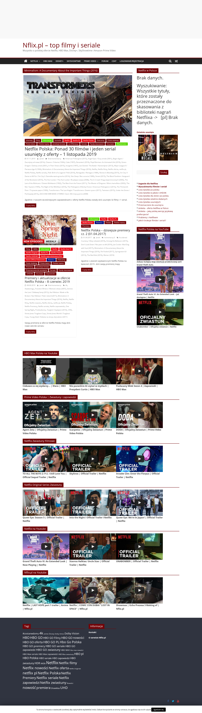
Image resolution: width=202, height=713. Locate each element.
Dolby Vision (72, 633)
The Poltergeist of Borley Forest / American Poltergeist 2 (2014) (91, 187)
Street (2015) (100, 176)
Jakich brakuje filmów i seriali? (152, 220)
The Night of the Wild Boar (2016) (53, 187)
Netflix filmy (102, 169)
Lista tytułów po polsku (148, 189)
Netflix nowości (35, 303)
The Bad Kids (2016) (94, 255)
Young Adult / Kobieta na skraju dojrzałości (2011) (48, 317)
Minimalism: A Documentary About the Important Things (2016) (66, 169)
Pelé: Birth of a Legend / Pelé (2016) (61, 173)
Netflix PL (76, 140)
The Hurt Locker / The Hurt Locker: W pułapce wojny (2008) (66, 180)
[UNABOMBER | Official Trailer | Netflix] (139, 546)
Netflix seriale (41, 173)
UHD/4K (30, 274)
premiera (43, 687)
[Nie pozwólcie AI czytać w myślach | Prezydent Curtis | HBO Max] (92, 371)
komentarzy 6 (109, 237)
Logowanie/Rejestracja (132, 61)
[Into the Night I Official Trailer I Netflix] (92, 503)
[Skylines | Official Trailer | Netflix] (92, 459)
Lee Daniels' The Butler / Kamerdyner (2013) (96, 165)
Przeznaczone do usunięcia (36, 270)
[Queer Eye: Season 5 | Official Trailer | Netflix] (46, 503)
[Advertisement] (101, 19)
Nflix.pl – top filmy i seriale (61, 45)
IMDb (35, 249)
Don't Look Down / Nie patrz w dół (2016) (96, 244)
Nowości (51, 259)
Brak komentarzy (54, 158)
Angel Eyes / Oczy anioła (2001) (100, 158)
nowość (29, 687)
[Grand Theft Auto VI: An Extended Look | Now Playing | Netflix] (46, 546)
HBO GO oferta (33, 642)
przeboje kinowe (59, 144)
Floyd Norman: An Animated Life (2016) (105, 162)
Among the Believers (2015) (117, 241)
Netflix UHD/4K (32, 256)
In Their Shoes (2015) (56, 165)
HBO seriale (45, 658)
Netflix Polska (88, 140)
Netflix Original (32, 252)
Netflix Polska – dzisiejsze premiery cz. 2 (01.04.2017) (105, 232)
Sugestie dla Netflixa (148, 183)
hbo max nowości (76, 650)
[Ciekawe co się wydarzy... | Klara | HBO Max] (46, 371)
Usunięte (110, 144)
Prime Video (90, 61)
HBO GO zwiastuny (48, 650)
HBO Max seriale (30, 654)
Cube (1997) (70, 162)
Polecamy (100, 140)
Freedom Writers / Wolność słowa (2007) (50, 289)
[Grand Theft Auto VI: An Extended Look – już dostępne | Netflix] (160, 279)
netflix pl (122, 169)
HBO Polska (30, 658)
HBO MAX (47, 61)
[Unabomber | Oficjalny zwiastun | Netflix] (160, 312)
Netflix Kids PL (66, 249)
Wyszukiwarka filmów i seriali (152, 186)
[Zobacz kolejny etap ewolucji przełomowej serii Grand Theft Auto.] (160, 247)
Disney (51, 634)
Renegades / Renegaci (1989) (87, 173)
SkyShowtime (74, 61)
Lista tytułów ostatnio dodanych (153, 199)
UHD (70, 310)
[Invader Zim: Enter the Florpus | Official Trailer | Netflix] (139, 459)
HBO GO (36, 638)
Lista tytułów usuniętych (149, 202)
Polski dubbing (113, 140)
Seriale (84, 144)
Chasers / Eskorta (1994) (55, 162)
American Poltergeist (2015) (76, 158)
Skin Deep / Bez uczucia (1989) (82, 176)
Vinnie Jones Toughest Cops (35, 313)
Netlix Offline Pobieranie (35, 259)
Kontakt (92, 632)
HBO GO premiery (34, 646)
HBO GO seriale (55, 646)
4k (66, 285)
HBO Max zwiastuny (66, 654)
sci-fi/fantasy (73, 144)
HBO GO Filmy (52, 638)
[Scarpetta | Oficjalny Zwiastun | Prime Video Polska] (92, 415)
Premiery (29, 267)
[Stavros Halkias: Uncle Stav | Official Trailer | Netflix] (92, 546)
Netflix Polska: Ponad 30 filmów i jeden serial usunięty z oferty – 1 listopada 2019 (70, 151)
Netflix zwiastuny (53, 682)
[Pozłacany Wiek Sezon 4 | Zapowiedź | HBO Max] (139, 371)
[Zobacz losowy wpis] (176, 61)
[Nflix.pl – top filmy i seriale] (26, 61)
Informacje (47, 140)
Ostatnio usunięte (145, 132)
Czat (114, 61)
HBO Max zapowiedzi (48, 654)
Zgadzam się (158, 709)
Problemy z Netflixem (148, 217)
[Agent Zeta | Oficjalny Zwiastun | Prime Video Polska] (46, 415)
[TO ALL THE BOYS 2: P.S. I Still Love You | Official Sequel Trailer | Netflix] (46, 459)
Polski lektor (30, 144)
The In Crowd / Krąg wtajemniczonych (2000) (107, 180)
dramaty (29, 140)
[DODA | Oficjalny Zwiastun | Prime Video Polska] (139, 415)
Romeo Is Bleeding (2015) (109, 173)
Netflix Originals (75, 669)
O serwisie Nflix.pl (97, 637)
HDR (37, 663)
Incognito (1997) (72, 165)
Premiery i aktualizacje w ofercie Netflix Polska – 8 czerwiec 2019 (47, 280)
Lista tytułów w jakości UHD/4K (152, 192)
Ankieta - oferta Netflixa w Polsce (153, 208)
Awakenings (29, 289)
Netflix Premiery (31, 306)
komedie (58, 140)
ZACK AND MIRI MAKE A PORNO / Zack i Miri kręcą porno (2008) (64, 194)
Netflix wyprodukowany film (51, 256)
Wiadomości (121, 144)
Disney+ (59, 61)
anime (46, 634)
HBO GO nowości (72, 638)
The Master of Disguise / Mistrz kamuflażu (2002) (106, 183)
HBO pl (79, 654)
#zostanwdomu (31, 633)
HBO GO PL (51, 642)
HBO (26, 638)
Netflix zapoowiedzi (57, 306)
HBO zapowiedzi (61, 658)
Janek (42, 158)
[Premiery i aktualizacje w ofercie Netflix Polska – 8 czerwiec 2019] (49, 216)
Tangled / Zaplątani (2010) (57, 310)
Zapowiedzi (50, 274)
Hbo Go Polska (70, 642)
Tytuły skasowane (97, 144)
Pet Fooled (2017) (107, 251)
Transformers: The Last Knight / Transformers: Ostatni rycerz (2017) (75, 190)
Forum (105, 61)
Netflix (34, 61)
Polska (108, 222)
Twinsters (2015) (108, 190)
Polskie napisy (44, 144)
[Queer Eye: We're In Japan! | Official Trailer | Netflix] (139, 503)
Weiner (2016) (108, 255)
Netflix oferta (113, 169)
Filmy (38, 140)
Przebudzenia (40, 310)
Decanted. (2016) (82, 162)
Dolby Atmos (59, 634)
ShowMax (55, 688)
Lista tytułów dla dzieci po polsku (153, 195)
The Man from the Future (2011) (74, 183)
